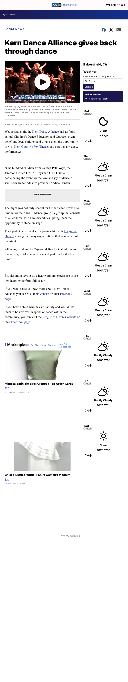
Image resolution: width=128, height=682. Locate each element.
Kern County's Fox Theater (31, 146)
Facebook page (20, 322)
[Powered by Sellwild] (75, 536)
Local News (14, 29)
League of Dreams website (59, 317)
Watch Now (115, 5)
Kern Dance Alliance (46, 131)
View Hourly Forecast (96, 99)
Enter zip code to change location (99, 76)
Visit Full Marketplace (65, 345)
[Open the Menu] (5, 5)
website (44, 294)
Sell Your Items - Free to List (43, 346)
